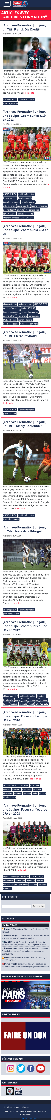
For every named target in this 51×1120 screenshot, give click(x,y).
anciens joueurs (9, 610)
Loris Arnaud (34, 316)
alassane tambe (10, 304)
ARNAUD (25, 877)
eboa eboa (7, 793)
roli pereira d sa (32, 210)
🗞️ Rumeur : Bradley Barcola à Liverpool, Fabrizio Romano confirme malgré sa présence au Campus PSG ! (25, 951)
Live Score (24, 1119)
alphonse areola (25, 304)
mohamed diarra (25, 320)
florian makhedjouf (11, 312)
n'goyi (14, 884)
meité (35, 793)
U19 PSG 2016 (9, 797)
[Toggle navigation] (7, 4)
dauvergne (20, 880)
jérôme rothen (9, 316)
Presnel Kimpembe (39, 206)
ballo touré (34, 785)
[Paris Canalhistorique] (10, 1091)
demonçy (16, 789)
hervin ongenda (25, 198)
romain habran (9, 214)
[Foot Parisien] (18, 1091)
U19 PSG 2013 (27, 218)
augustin (24, 785)
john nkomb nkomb (11, 202)
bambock (41, 696)
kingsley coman (28, 202)
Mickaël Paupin (9, 320)
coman (18, 700)
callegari (6, 789)
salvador (42, 884)
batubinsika (8, 700)
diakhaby (31, 880)
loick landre (22, 316)
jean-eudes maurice (29, 312)
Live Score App (35, 1119)
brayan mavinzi (9, 198)
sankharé (7, 888)
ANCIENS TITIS (9, 99)
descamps (26, 789)
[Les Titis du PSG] (20, 3)
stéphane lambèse (11, 218)
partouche (23, 884)
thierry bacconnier (11, 519)
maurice (6, 884)
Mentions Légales (11, 1107)
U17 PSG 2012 (42, 704)
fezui (25, 700)
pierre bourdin (23, 206)
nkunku (42, 793)
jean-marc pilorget (11, 614)
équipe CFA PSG (28, 308)
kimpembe (33, 700)
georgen (27, 793)
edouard (18, 793)
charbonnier (8, 880)
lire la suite (28, 92)
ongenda (23, 704)
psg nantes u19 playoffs (13, 210)
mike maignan (9, 206)
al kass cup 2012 (10, 696)
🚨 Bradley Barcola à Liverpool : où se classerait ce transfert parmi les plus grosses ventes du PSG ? (25, 966)
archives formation (26, 99)
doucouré (37, 789)
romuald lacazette (25, 214)
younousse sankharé (29, 324)
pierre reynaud (9, 414)
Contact (25, 1107)
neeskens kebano (10, 324)
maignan (13, 704)
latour (5, 704)
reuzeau (33, 884)
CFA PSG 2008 (37, 877)
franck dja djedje (10, 103)
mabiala (40, 880)
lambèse (43, 700)
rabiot (31, 704)
